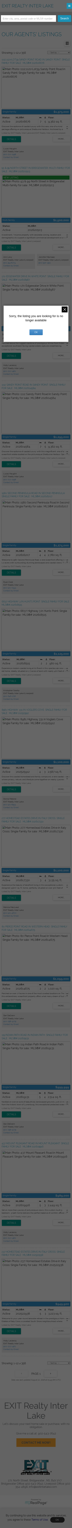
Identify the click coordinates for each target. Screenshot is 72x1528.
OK (57, 1520)
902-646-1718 (9, 696)
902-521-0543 (9, 588)
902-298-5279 (9, 1021)
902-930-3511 (45, 263)
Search (64, 18)
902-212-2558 (9, 154)
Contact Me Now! (36, 1442)
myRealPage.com (36, 1503)
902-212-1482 (9, 371)
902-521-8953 (9, 804)
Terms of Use (39, 1519)
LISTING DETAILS (11, 139)
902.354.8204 (9, 263)
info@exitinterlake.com (43, 1486)
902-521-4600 (9, 913)
